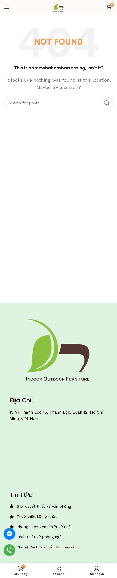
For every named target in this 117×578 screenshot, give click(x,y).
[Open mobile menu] (6, 6)
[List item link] (58, 506)
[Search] (106, 103)
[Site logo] (58, 6)
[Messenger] (9, 534)
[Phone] (9, 550)
